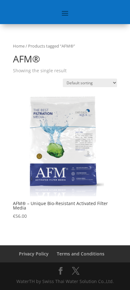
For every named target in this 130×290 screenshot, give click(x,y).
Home (19, 46)
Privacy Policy (34, 254)
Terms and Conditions (80, 254)
